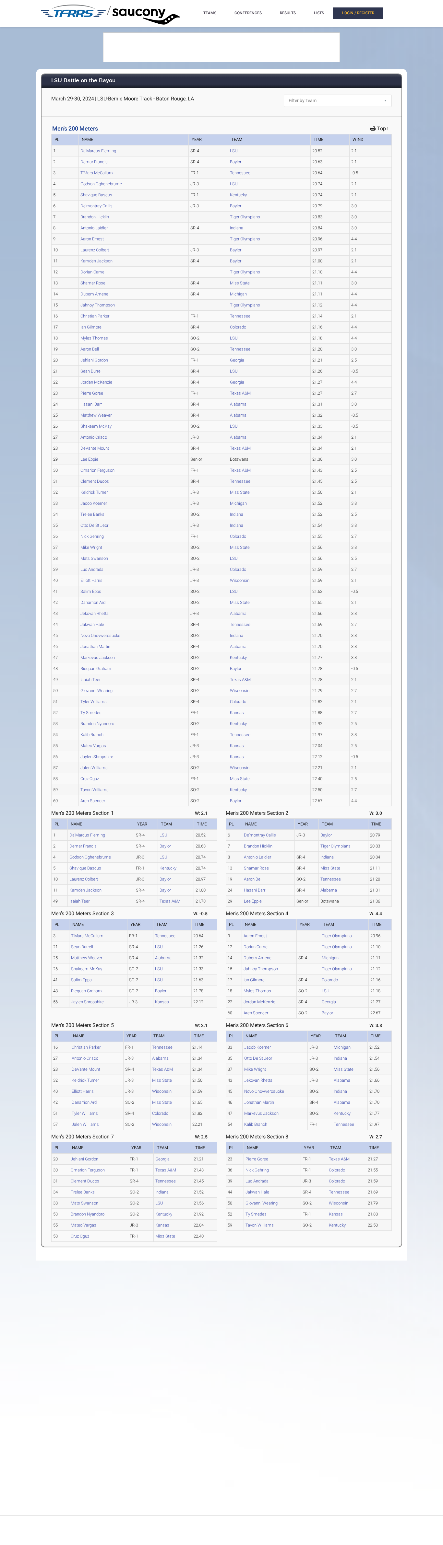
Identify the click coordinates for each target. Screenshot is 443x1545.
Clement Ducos (94, 481)
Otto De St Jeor (94, 525)
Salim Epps (90, 591)
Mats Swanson (94, 558)
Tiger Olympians (245, 216)
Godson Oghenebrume (101, 183)
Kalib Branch (91, 734)
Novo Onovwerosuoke (100, 635)
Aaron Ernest (92, 238)
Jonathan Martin (95, 646)
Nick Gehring (92, 536)
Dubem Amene (94, 294)
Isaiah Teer (90, 679)
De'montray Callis (96, 205)
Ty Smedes (91, 712)
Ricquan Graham (95, 668)
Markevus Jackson (97, 657)
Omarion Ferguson (97, 470)
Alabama (238, 404)
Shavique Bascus (96, 194)
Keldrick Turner (94, 492)
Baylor (235, 161)
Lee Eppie (89, 459)
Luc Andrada (91, 569)
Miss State (240, 283)
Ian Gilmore (91, 327)
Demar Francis (94, 161)
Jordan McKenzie (96, 382)
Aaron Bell (89, 349)
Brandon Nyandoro (97, 723)
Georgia (237, 360)
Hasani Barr (91, 404)
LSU (234, 150)
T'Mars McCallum (96, 172)
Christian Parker (94, 316)
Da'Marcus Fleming (98, 150)
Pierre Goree (91, 393)
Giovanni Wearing (96, 690)
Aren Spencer (92, 800)
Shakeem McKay (96, 426)
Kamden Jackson (96, 261)
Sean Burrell (91, 371)
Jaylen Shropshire (96, 756)
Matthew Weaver (96, 415)
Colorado (238, 327)
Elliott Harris (91, 580)
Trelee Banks (92, 514)
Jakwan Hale (92, 624)
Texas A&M (240, 393)
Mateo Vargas (93, 745)
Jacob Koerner (93, 503)
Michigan (238, 294)
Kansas (237, 712)
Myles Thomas (94, 338)
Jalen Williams (94, 767)
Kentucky (238, 194)
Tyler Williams (93, 701)
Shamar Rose (92, 283)
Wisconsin (239, 580)
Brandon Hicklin (94, 216)
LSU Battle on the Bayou (83, 81)
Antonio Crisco (93, 437)
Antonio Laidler (94, 227)
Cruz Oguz (89, 778)
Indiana (236, 227)
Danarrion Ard (92, 602)
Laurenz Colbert (94, 250)
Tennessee (240, 172)
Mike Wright (91, 547)
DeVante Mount (94, 448)
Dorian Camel (92, 272)
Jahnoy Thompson (97, 305)
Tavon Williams (94, 789)
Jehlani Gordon (94, 360)
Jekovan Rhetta (94, 613)
